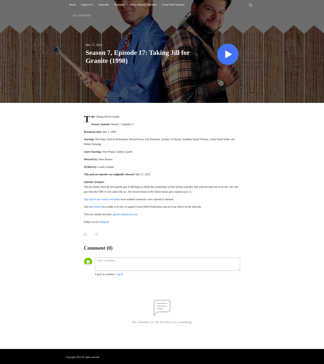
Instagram (104, 221)
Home (72, 4)
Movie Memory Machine (143, 4)
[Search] (251, 4)
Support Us (87, 4)
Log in (119, 274)
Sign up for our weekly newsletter (102, 199)
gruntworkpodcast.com (124, 214)
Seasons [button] (118, 4)
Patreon (97, 206)
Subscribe (103, 4)
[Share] (97, 234)
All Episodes (81, 15)
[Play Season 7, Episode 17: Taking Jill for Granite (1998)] (227, 54)
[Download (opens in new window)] (85, 234)
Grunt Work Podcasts (173, 4)
